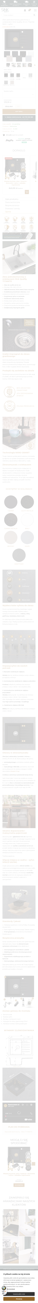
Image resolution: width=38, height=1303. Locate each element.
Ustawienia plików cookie (19, 1294)
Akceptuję (19, 1299)
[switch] (3, 1293)
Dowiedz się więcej (9, 1289)
